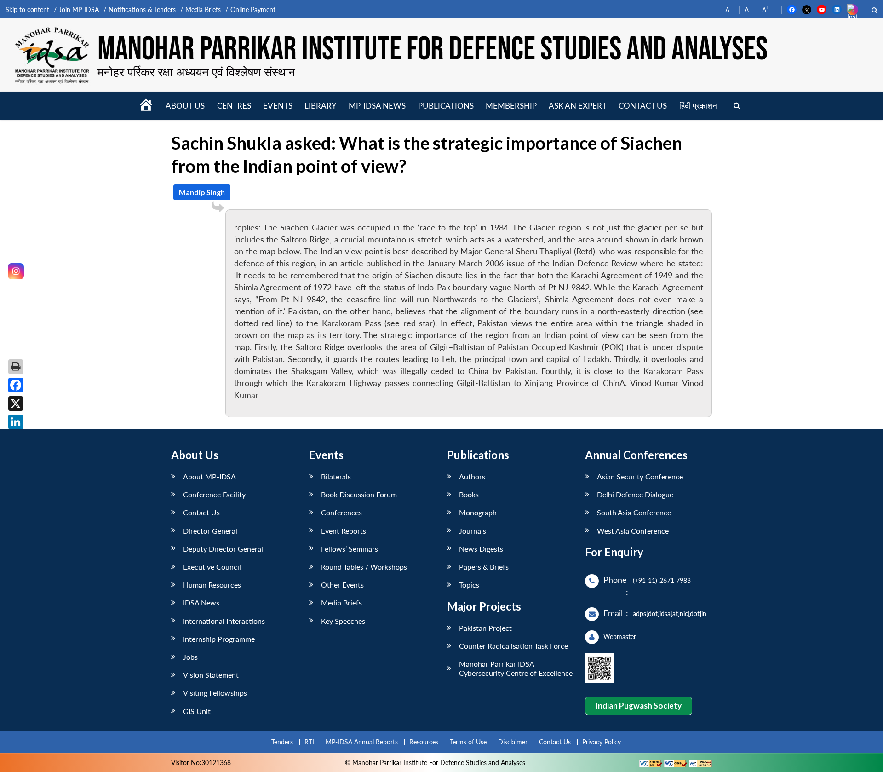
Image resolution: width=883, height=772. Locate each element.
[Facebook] (15, 385)
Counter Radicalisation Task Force (513, 645)
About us (185, 105)
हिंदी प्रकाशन (698, 105)
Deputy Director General (223, 548)
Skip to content (27, 9)
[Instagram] (16, 271)
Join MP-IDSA (79, 9)
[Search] (737, 106)
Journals (472, 530)
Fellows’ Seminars (349, 548)
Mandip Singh (202, 192)
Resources (423, 742)
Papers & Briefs (484, 566)
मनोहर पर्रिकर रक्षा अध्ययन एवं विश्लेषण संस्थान (196, 72)
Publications (446, 105)
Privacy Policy (601, 742)
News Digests (481, 548)
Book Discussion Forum (359, 494)
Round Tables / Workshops (364, 566)
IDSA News (201, 602)
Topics (469, 584)
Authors (472, 476)
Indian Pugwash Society (638, 705)
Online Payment (252, 9)
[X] (15, 403)
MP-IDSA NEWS (377, 105)
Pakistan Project (485, 627)
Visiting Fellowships (215, 692)
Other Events (342, 584)
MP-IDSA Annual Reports (362, 742)
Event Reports (343, 530)
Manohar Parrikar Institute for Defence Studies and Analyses (432, 49)
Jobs (190, 656)
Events (277, 105)
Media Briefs (203, 9)
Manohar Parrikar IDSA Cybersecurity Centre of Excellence (516, 668)
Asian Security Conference (640, 476)
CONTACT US (643, 105)
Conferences (341, 512)
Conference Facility (214, 494)
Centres (234, 105)
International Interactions (224, 620)
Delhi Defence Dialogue (635, 494)
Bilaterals (336, 476)
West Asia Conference (633, 530)
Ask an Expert (578, 105)
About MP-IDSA (209, 476)
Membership (511, 105)
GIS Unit (197, 711)
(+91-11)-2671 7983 (662, 580)
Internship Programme (219, 638)
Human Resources (212, 584)
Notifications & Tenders (142, 9)
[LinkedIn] (15, 422)
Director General (210, 530)
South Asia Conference (634, 512)
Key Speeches (343, 620)
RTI (309, 742)
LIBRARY (320, 105)
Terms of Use (468, 742)
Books (469, 494)
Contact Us (201, 512)
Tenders (282, 742)
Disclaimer (513, 742)
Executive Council (212, 566)
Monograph (478, 512)
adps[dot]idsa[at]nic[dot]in (669, 613)
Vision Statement (211, 674)
